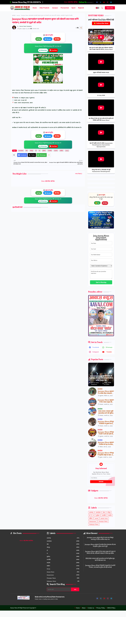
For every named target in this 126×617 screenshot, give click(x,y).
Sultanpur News (93, 524)
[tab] (34, 7)
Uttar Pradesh (44, 8)
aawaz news (104, 518)
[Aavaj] (114, 2)
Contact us (91, 608)
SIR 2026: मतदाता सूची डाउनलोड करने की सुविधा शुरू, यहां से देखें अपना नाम (105, 412)
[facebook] (97, 2)
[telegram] (111, 2)
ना (39, 150)
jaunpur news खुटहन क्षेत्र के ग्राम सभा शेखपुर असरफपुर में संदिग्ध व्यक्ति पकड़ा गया (100, 538)
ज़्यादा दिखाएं (78, 173)
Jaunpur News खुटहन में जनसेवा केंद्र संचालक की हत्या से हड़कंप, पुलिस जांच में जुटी (106, 392)
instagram (95, 352)
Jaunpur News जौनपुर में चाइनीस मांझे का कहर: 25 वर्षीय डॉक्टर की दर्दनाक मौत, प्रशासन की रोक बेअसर (106, 454)
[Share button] (49, 155)
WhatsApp (44, 50)
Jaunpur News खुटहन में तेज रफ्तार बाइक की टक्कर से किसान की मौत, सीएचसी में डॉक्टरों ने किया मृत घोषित (106, 401)
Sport (73, 8)
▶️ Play (97, 203)
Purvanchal (65, 8)
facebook (95, 347)
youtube (109, 352)
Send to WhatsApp (101, 282)
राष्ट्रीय (55, 150)
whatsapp (109, 347)
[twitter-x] (100, 2)
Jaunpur (55, 8)
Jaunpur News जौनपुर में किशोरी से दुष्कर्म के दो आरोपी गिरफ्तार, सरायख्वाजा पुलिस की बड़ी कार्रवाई (106, 422)
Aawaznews (92, 521)
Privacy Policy (100, 608)
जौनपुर (31, 150)
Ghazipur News (103, 521)
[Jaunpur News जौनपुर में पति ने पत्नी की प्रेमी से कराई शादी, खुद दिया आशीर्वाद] (92, 432)
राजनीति (50, 150)
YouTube (54, 50)
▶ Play (39, 39)
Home (35, 8)
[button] (97, 8)
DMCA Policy (111, 608)
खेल (26, 150)
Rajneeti (81, 8)
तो (89, 515)
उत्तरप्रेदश (21, 150)
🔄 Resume (48, 39)
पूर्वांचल (44, 150)
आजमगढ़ (91, 512)
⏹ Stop (57, 39)
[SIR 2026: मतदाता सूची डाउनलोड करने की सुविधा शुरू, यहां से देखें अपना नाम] (92, 411)
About (83, 608)
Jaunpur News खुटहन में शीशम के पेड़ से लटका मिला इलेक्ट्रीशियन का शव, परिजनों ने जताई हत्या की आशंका (106, 443)
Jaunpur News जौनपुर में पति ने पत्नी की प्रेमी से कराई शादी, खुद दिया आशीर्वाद (106, 433)
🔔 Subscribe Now (101, 23)
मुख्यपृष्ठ (13, 15)
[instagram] (107, 2)
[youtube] (104, 2)
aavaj (18, 15)
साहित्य (61, 150)
